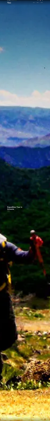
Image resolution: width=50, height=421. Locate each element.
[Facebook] (7, 0)
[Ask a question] (42, 0)
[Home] (9, 2)
